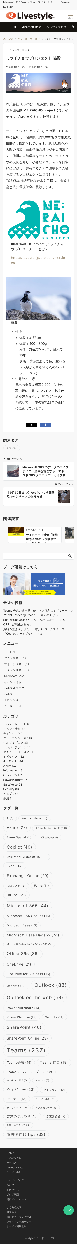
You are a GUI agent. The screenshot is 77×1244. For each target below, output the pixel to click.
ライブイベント (17, 1107)
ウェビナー (21, 1089)
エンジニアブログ (16, 747)
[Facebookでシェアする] (45, 425)
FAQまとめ (16, 885)
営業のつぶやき (22, 1116)
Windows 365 (17, 1080)
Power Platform (22, 1017)
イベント (42, 1080)
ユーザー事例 (45, 1099)
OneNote (16, 985)
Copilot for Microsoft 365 (27, 856)
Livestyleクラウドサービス (39, 1238)
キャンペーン (13, 733)
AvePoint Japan (34, 818)
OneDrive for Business (29, 974)
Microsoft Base (22, 925)
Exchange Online (28, 875)
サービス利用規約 (16, 1226)
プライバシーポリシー (19, 1221)
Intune (16, 895)
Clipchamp (49, 837)
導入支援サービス (15, 658)
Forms (41, 885)
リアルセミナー (46, 1107)
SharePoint (24, 1027)
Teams (26, 1050)
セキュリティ (54, 1089)
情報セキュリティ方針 (19, 1217)
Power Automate (24, 1008)
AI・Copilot (13, 761)
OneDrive (19, 964)
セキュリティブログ (18, 751)
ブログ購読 (13, 1194)
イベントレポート (16, 724)
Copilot (19, 847)
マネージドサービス (17, 664)
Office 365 (23, 953)
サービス (11, 1162)
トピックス (11, 700)
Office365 (13, 775)
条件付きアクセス (18, 1125)
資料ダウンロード (16, 1199)
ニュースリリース (19, 50)
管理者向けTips (26, 1134)
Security (11, 789)
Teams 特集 (54, 1062)
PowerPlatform (15, 779)
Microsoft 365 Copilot (29, 916)
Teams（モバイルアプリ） (29, 1072)
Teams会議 (19, 1062)
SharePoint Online (27, 1038)
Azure (9, 766)
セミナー (16, 1099)
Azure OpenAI (20, 837)
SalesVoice (12, 784)
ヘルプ (8, 694)
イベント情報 (12, 682)
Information (13, 770)
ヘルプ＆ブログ (16, 742)
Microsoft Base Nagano (33, 935)
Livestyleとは (14, 1157)
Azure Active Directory (51, 828)
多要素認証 (55, 1116)
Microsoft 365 (27, 905)
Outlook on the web (35, 997)
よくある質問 (14, 1207)
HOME (10, 1153)
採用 (7, 798)
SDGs (12, 448)
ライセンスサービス (17, 670)
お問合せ (11, 1212)
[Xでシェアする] (31, 425)
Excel (15, 866)
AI (10, 818)
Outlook (50, 985)
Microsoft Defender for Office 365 (29, 944)
